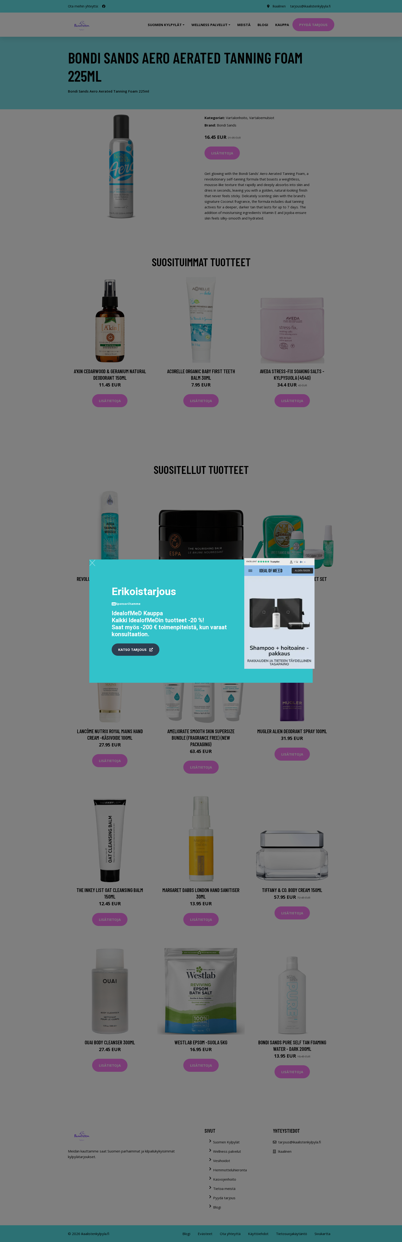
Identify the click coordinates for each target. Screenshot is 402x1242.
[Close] (92, 562)
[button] (135, 649)
